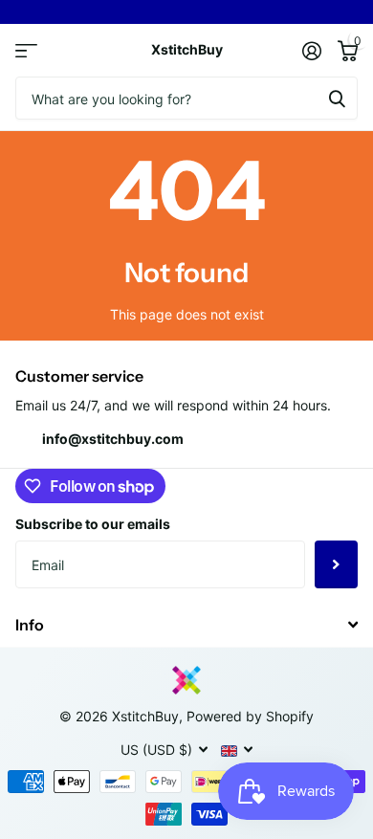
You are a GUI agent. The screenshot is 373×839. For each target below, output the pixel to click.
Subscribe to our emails (92, 524)
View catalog (26, 50)
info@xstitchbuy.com (113, 439)
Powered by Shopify (250, 716)
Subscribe (336, 564)
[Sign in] (311, 51)
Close (186, 624)
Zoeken (337, 98)
